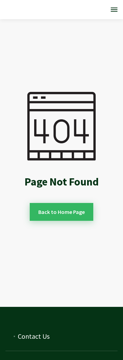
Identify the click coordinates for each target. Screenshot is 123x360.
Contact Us (34, 336)
